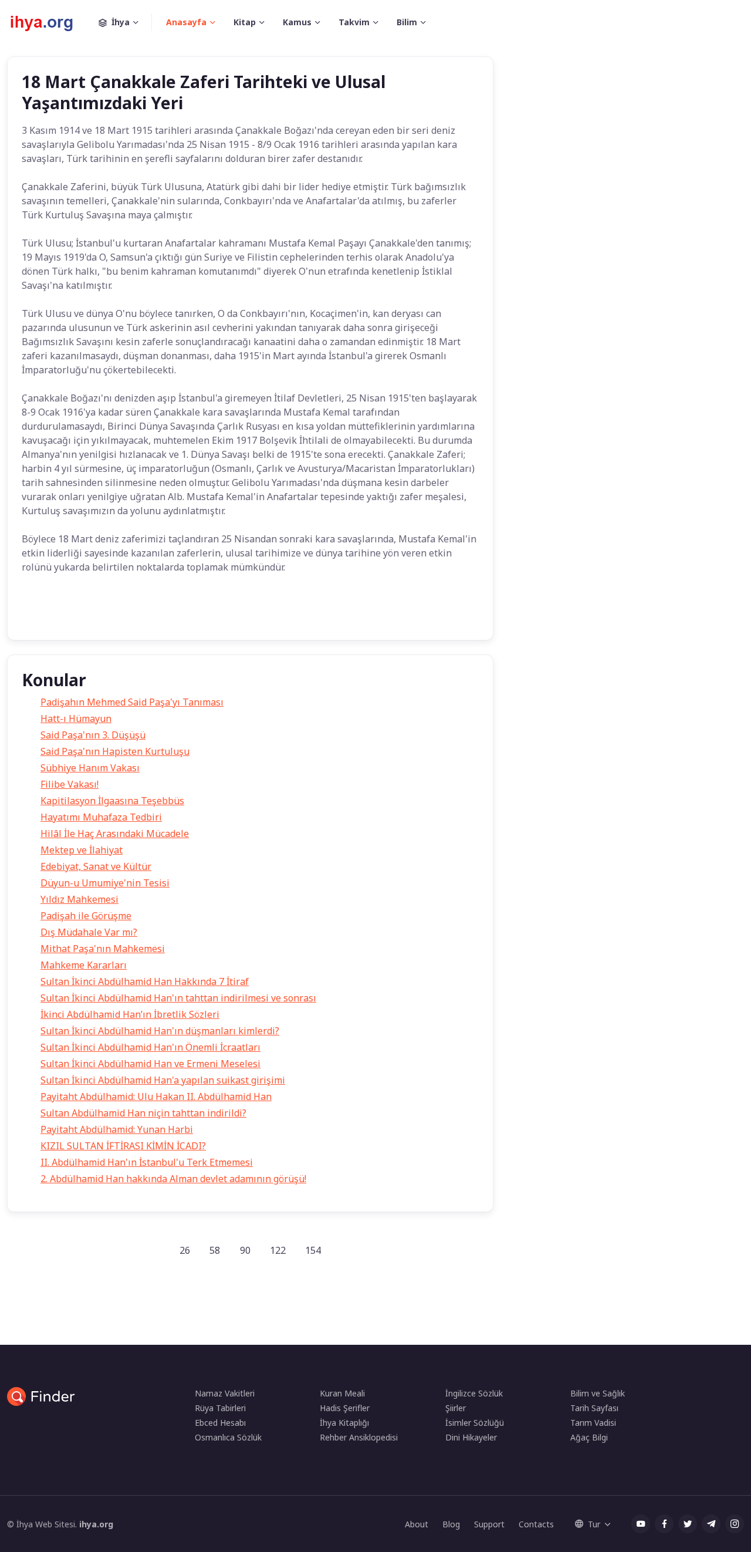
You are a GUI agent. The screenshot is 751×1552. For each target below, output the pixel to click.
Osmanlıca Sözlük (228, 1437)
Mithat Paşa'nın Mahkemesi (102, 948)
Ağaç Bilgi (589, 1437)
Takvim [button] (354, 22)
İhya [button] (120, 22)
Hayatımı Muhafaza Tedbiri (101, 817)
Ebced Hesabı (220, 1422)
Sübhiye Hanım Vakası (90, 767)
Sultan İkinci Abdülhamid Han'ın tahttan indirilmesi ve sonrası (178, 997)
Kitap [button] (245, 22)
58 (214, 1250)
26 (185, 1250)
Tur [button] (594, 1524)
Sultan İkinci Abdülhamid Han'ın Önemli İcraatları (150, 1047)
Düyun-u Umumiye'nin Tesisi (105, 882)
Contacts (536, 1524)
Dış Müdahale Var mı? (88, 932)
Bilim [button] (407, 22)
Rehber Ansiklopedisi (359, 1437)
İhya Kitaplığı (344, 1422)
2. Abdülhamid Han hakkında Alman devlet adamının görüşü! (173, 1178)
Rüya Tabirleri (220, 1407)
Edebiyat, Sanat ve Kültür (95, 866)
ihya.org (96, 1524)
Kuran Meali (342, 1393)
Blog (451, 1524)
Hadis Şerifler (345, 1407)
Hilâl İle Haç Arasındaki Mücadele (114, 833)
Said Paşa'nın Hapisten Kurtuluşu (115, 751)
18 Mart (85, 614)
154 (313, 1250)
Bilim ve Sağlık (597, 1393)
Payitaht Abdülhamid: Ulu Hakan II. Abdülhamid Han (156, 1096)
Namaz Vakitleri (225, 1393)
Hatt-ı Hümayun (75, 718)
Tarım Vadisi (593, 1422)
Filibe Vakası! (69, 784)
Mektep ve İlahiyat (81, 850)
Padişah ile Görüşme (85, 915)
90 (245, 1250)
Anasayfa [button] (186, 22)
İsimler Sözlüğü (474, 1422)
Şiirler (455, 1407)
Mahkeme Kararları (83, 965)
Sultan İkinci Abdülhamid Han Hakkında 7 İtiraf (144, 981)
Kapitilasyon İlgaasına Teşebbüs (112, 800)
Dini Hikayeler (471, 1437)
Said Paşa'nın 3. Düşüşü (93, 734)
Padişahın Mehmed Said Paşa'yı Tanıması (132, 702)
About (416, 1524)
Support (489, 1524)
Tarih (41, 614)
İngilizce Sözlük (474, 1393)
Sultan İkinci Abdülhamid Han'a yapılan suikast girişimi (162, 1080)
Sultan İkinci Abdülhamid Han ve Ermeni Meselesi (150, 1063)
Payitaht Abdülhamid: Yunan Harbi (116, 1129)
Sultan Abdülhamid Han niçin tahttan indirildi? (143, 1112)
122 (278, 1250)
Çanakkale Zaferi (148, 614)
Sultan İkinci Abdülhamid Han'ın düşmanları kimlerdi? (159, 1030)
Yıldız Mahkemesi (79, 899)
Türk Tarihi (216, 614)
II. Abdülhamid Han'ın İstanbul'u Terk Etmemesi (146, 1162)
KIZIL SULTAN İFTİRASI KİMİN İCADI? (123, 1145)
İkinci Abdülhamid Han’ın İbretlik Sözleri (129, 1014)
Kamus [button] (297, 22)
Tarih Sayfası (594, 1407)
